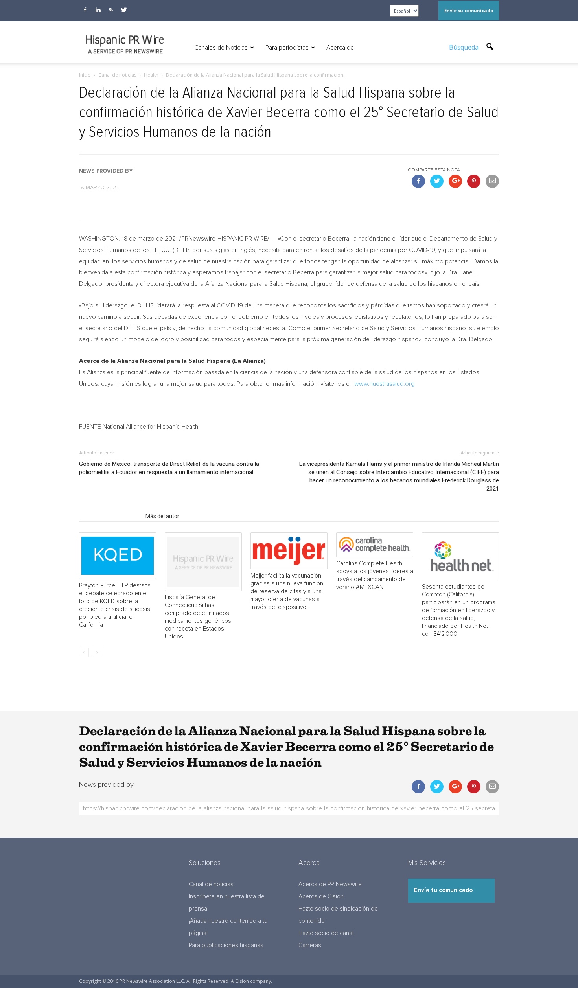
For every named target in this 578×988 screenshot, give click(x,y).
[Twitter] (124, 10)
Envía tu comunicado (443, 890)
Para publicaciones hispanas (226, 945)
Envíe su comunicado (468, 10)
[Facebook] (85, 10)
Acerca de (340, 47)
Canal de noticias (211, 884)
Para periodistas (287, 47)
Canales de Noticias (221, 47)
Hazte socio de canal (325, 933)
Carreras (309, 945)
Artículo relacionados (110, 516)
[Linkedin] (98, 10)
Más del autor (162, 516)
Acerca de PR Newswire (330, 884)
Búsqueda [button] (464, 47)
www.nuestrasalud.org (384, 384)
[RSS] (111, 10)
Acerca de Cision (321, 897)
